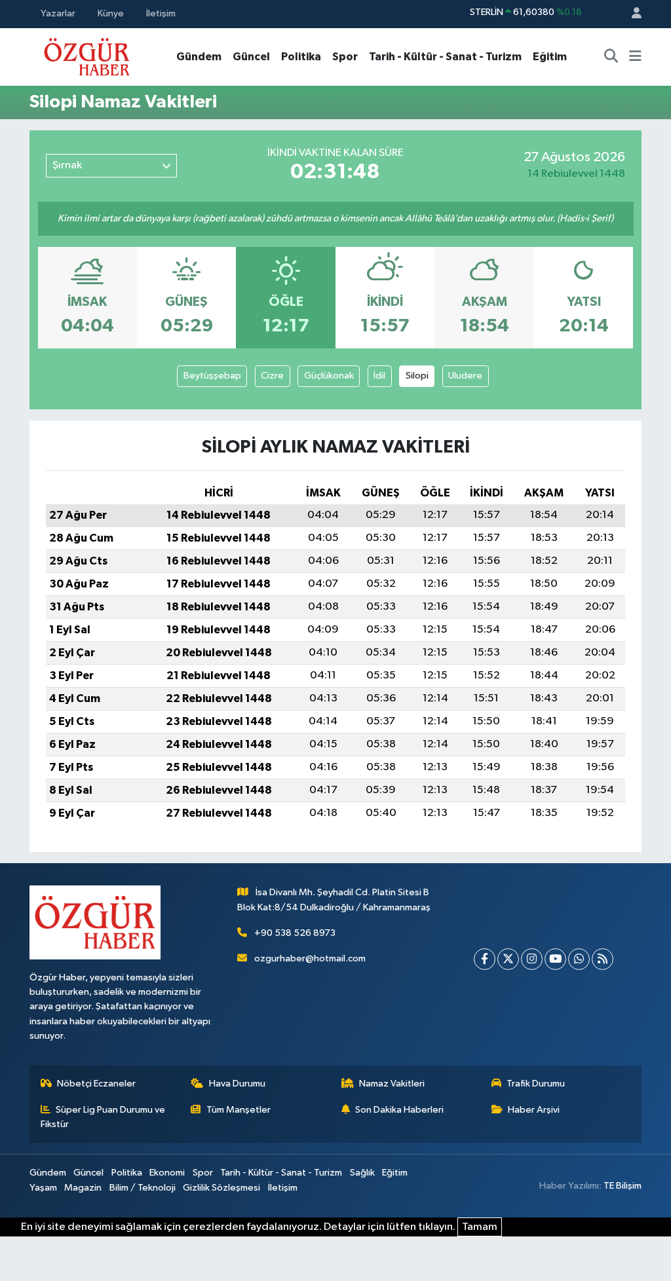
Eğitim (550, 56)
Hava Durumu (237, 1083)
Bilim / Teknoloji (142, 1188)
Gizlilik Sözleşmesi (221, 1188)
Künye (111, 13)
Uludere (465, 376)
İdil (379, 376)
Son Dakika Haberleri (399, 1110)
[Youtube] (555, 959)
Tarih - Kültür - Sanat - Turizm (445, 56)
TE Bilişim (623, 1186)
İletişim (161, 13)
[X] (508, 959)
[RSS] (602, 959)
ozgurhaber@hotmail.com (310, 958)
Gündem (198, 56)
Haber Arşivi (534, 1110)
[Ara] (611, 56)
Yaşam (43, 1188)
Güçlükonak (329, 376)
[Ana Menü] (635, 56)
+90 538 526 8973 (295, 933)
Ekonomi (167, 1173)
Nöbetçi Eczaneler (96, 1083)
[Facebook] (484, 959)
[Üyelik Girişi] (631, 14)
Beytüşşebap (212, 376)
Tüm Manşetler (238, 1110)
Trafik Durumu (536, 1083)
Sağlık (362, 1173)
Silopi (417, 376)
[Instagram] (532, 959)
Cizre (272, 376)
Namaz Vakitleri (392, 1083)
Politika (301, 56)
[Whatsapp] (579, 959)
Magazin (83, 1188)
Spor (345, 56)
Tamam (479, 1227)
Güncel (251, 56)
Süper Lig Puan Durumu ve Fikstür (103, 1117)
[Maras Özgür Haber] (86, 56)
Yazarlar (58, 13)
